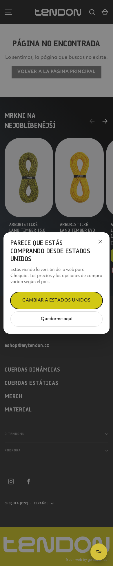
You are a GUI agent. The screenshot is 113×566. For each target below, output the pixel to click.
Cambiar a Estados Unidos (56, 300)
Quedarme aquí (56, 319)
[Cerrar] (100, 241)
